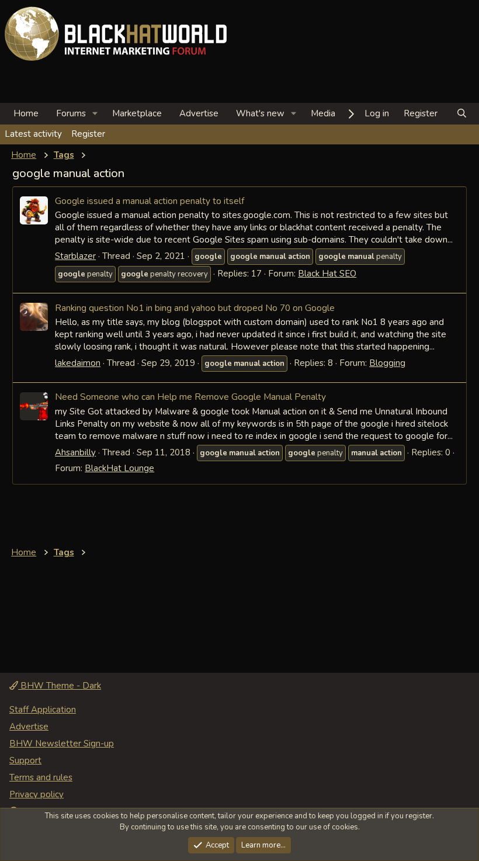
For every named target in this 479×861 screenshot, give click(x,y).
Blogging (387, 363)
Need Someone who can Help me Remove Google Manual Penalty (190, 396)
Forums (71, 113)
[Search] (461, 114)
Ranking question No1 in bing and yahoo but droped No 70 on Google (195, 308)
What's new (260, 113)
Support (25, 760)
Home (26, 113)
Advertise (198, 113)
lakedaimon (77, 363)
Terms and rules (40, 777)
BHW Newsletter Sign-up (61, 743)
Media (323, 113)
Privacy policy (36, 794)
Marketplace (137, 113)
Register (88, 134)
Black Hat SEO (327, 273)
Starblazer (75, 256)
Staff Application (42, 709)
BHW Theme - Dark (59, 685)
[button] (95, 114)
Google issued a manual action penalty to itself (149, 201)
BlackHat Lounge (119, 468)
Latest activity (33, 134)
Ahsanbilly (75, 452)
